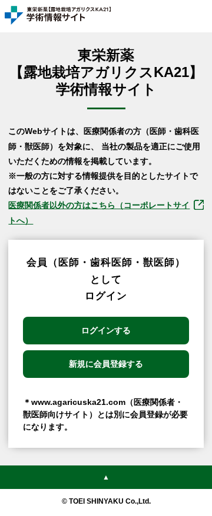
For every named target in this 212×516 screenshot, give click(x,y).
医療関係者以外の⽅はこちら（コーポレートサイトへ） (99, 212)
